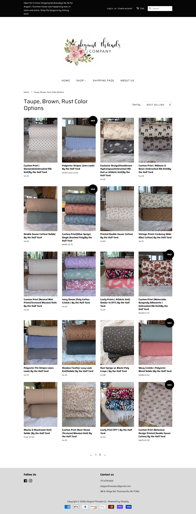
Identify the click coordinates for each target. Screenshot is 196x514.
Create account (125, 8)
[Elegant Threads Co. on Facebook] (25, 481)
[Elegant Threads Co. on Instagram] (30, 481)
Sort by (136, 104)
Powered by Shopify (118, 501)
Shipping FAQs (103, 80)
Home (66, 80)
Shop (80, 80)
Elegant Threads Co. (97, 501)
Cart (142, 8)
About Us (127, 80)
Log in (110, 8)
